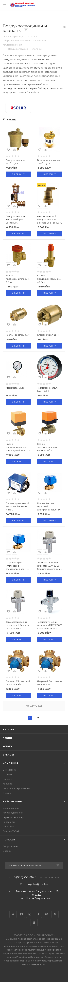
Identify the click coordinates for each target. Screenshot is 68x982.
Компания (10, 763)
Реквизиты (9, 822)
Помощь (9, 839)
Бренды (8, 754)
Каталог (9, 729)
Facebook (21, 914)
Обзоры (7, 851)
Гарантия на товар (13, 817)
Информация (12, 801)
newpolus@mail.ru (36, 884)
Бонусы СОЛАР (11, 831)
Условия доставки (13, 812)
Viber (55, 914)
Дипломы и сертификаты (17, 788)
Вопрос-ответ (10, 846)
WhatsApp (34, 922)
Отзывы (7, 793)
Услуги (8, 746)
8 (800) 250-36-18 (25, 877)
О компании (10, 769)
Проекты (8, 774)
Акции (7, 737)
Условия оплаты (11, 808)
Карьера (7, 783)
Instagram (29, 914)
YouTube (46, 914)
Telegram (38, 914)
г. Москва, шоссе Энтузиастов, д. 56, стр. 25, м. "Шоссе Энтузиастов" (36, 895)
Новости (7, 779)
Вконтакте (13, 914)
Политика (8, 826)
